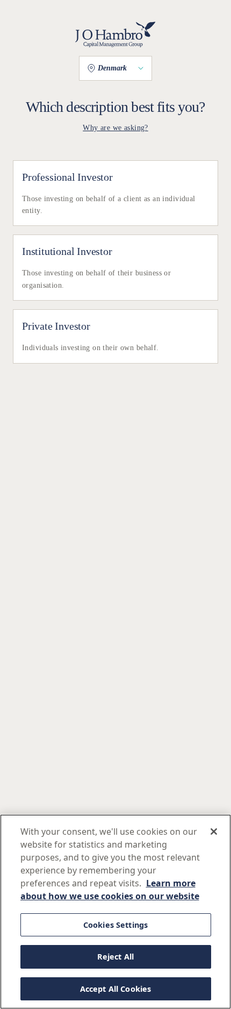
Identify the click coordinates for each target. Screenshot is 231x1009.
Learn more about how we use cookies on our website (109, 889)
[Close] (214, 831)
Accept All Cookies (115, 989)
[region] (115, 911)
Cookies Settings (115, 925)
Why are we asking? (115, 128)
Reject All (115, 956)
